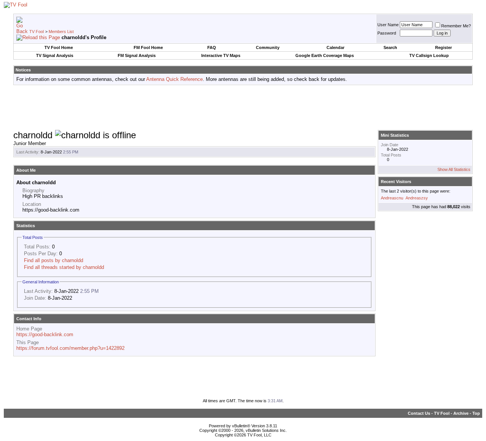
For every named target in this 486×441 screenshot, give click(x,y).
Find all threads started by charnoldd (64, 267)
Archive (461, 413)
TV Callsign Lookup (429, 55)
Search (390, 47)
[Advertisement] (243, 108)
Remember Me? (456, 26)
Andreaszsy (417, 198)
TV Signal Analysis (54, 55)
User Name (388, 24)
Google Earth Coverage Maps (324, 55)
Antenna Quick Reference (174, 79)
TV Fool (36, 31)
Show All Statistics (453, 169)
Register (443, 47)
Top (476, 413)
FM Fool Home (148, 47)
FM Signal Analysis (137, 55)
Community (267, 47)
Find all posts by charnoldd (53, 260)
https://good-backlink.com (44, 334)
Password (386, 33)
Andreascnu (392, 198)
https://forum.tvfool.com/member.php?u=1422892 (70, 348)
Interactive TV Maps (220, 55)
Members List (61, 31)
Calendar (335, 47)
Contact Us (419, 413)
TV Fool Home (58, 47)
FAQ (211, 47)
